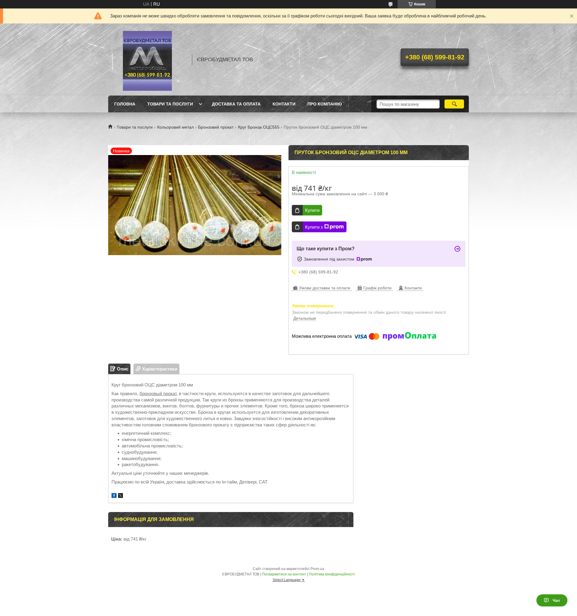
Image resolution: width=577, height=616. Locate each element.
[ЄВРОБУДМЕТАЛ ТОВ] (147, 59)
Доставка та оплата (236, 104)
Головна (124, 104)
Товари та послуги (170, 104)
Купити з (314, 227)
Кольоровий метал (175, 127)
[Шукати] (454, 103)
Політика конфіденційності (332, 574)
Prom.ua (317, 569)
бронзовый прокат (157, 393)
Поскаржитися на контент (284, 574)
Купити (312, 210)
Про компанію (324, 104)
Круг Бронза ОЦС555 (258, 127)
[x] (120, 496)
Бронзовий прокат (216, 127)
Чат (556, 600)
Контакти (284, 104)
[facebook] (114, 496)
